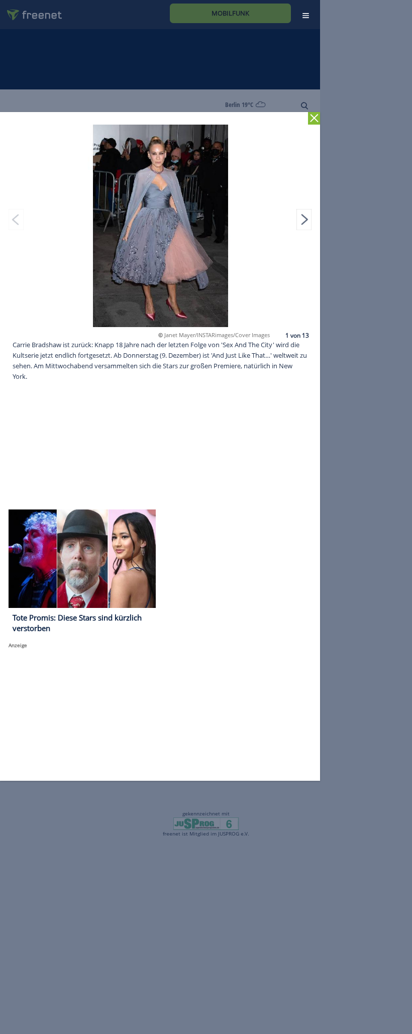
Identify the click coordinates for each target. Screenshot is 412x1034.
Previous (16, 219)
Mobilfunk (230, 13)
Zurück (314, 118)
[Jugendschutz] (205, 822)
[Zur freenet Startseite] (31, 11)
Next (304, 219)
